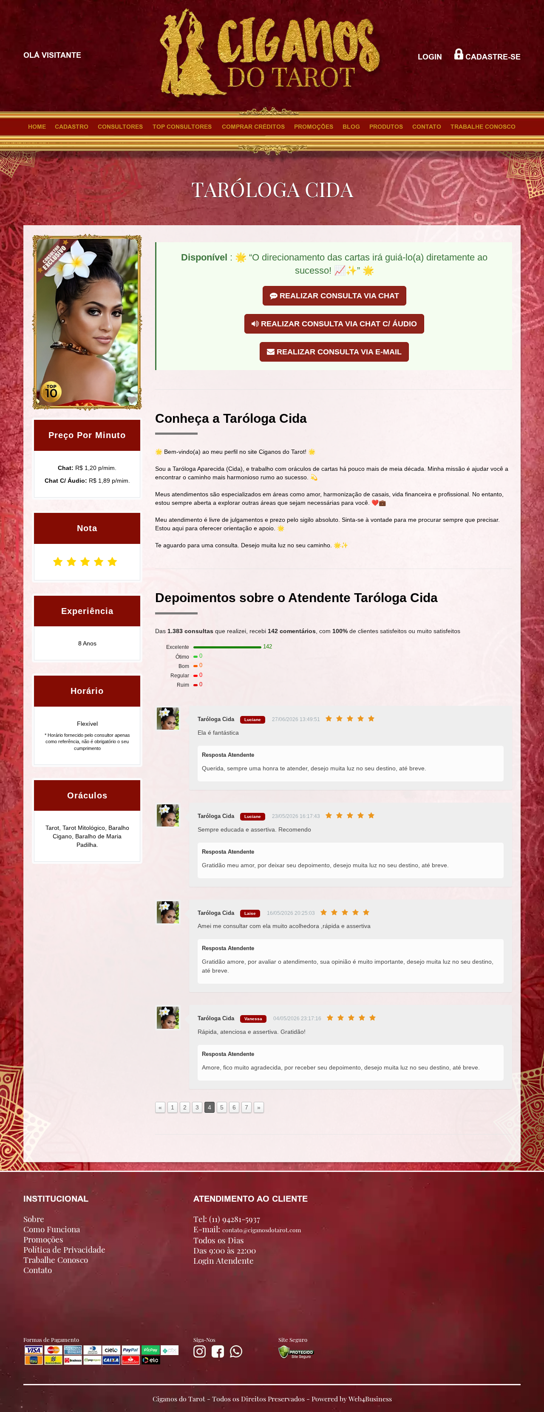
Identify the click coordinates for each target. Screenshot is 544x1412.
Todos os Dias (218, 1240)
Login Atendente (223, 1260)
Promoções (43, 1239)
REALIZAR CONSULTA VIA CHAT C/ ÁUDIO (338, 324)
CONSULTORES (120, 126)
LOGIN (430, 56)
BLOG (351, 126)
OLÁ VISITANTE (52, 55)
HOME (37, 126)
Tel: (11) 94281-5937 (226, 1219)
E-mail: (247, 1229)
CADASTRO (71, 126)
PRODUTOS (386, 126)
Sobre (33, 1219)
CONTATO (426, 126)
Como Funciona (51, 1229)
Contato (37, 1270)
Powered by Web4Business (352, 1398)
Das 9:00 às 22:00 (224, 1250)
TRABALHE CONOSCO (483, 126)
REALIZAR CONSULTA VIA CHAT (338, 295)
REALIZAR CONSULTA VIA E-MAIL (338, 352)
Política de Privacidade (64, 1249)
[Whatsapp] (236, 1355)
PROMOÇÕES (313, 126)
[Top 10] (51, 391)
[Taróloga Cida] (131, 400)
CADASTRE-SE (492, 56)
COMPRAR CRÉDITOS (253, 126)
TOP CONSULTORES (182, 126)
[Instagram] (199, 1355)
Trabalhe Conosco (55, 1259)
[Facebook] (218, 1355)
